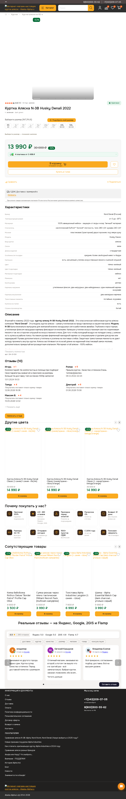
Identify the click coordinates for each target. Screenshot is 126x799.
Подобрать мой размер (62, 120)
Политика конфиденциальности (18, 712)
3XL (53, 126)
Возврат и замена (12, 724)
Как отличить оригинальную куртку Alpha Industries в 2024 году (32, 746)
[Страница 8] (54, 684)
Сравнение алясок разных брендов (20, 750)
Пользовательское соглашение (18, 716)
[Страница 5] (49, 684)
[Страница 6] (51, 684)
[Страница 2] (45, 684)
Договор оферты (12, 720)
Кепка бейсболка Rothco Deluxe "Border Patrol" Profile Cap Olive (19, 596)
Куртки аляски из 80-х (32, 14)
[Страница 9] (56, 684)
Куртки (14, 14)
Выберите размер (13, 119)
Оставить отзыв (109, 684)
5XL (71, 126)
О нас (7, 695)
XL (38, 126)
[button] (114, 164)
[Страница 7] (53, 684)
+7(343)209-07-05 (112, 2)
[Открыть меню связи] (121, 786)
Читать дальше (54, 677)
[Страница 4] (48, 684)
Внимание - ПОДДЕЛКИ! (15, 759)
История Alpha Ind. (13, 763)
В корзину (19, 614)
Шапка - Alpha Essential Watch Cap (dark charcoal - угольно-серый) (106, 596)
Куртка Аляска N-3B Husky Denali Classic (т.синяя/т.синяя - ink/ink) (22, 480)
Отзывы (8, 699)
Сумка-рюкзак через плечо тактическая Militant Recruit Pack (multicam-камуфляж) (47, 596)
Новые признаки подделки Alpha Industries (23, 742)
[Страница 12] (61, 684)
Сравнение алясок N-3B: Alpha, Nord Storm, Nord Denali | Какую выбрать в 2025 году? (41, 738)
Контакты (9, 728)
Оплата (8, 708)
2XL (46, 126)
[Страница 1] (43, 684)
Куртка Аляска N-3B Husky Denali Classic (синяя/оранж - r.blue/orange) (62, 481)
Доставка (9, 704)
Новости (8, 771)
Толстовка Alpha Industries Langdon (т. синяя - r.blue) (77, 595)
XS (8, 126)
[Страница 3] (46, 684)
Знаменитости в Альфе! (15, 775)
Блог (7, 767)
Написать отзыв (14, 416)
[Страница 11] (59, 684)
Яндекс (105, 652)
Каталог (50, 8)
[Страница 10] (57, 684)
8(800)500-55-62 (91, 2)
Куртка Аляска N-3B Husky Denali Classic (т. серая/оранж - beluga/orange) (102, 481)
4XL (62, 126)
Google (27, 652)
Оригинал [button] (115, 103)
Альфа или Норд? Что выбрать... (19, 754)
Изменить (12, 195)
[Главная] (6, 14)
